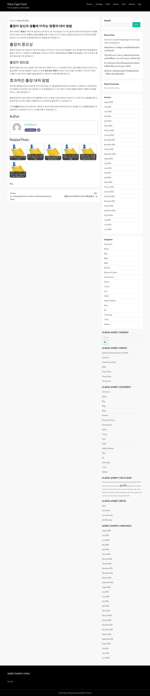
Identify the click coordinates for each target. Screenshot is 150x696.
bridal (114, 482)
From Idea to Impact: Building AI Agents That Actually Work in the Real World (121, 41)
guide (123, 485)
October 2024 (108, 206)
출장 (24, 98)
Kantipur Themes (86, 693)
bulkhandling (119, 482)
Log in (104, 506)
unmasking (115, 496)
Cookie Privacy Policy (109, 362)
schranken (122, 492)
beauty (106, 249)
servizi (126, 492)
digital (135, 482)
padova (125, 489)
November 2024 (109, 201)
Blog (139, 4)
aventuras (107, 482)
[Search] (105, 342)
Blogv (106, 263)
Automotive (108, 244)
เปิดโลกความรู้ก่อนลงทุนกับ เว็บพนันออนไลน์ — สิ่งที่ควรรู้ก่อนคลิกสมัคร (121, 72)
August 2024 (108, 215)
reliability (104, 492)
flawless (111, 486)
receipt (134, 489)
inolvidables (138, 486)
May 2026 (107, 116)
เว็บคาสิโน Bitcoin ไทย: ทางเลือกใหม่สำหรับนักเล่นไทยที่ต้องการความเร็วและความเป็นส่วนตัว (122, 56)
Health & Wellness (110, 301)
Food (106, 291)
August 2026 (108, 102)
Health (108, 4)
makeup (114, 489)
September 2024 (109, 210)
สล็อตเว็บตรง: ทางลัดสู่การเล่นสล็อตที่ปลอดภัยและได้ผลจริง (121, 49)
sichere (129, 492)
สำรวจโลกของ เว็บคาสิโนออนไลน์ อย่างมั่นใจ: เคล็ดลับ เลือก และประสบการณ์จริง (122, 64)
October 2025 (109, 149)
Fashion (106, 282)
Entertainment (109, 277)
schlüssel (117, 492)
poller (128, 489)
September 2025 (110, 154)
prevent (131, 489)
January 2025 (109, 192)
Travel (123, 4)
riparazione (112, 492)
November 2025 (109, 144)
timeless (106, 496)
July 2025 (107, 163)
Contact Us (105, 357)
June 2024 (107, 224)
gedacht (118, 486)
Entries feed (106, 510)
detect (132, 482)
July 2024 (107, 220)
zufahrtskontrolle (125, 496)
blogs (106, 258)
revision (108, 492)
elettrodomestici (105, 486)
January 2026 (109, 135)
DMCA (104, 367)
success (140, 492)
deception (128, 482)
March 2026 (108, 126)
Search (107, 20)
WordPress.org (107, 520)
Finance (106, 286)
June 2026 (108, 111)
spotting (136, 492)
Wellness (107, 324)
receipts (138, 489)
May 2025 (107, 173)
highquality (129, 486)
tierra (103, 496)
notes (122, 489)
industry (134, 486)
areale (103, 482)
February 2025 (109, 187)
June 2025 (108, 168)
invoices (110, 489)
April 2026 (107, 121)
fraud (114, 486)
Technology (99, 4)
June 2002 (108, 229)
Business (89, 4)
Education (132, 4)
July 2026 (107, 107)
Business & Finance (110, 272)
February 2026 (109, 130)
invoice (107, 489)
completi (124, 482)
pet (105, 310)
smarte (132, 492)
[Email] (38, 130)
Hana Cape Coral (17, 4)
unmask (110, 496)
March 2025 (108, 182)
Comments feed (107, 515)
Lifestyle (115, 4)
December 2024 (109, 196)
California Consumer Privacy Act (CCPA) (115, 353)
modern (118, 489)
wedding (120, 496)
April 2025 (107, 177)
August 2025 (108, 159)
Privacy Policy (106, 372)
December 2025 (109, 140)
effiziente (139, 482)
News (106, 305)
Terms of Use (106, 381)
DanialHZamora (30, 124)
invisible (103, 489)
